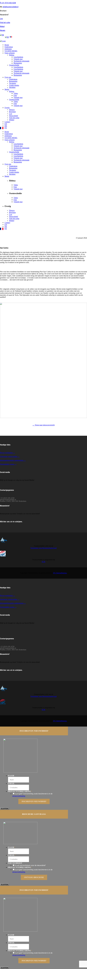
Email (11, 783)
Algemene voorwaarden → (9, 456)
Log (1, 19)
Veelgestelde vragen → (8, 464)
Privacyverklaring (20, 791)
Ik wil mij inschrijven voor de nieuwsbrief (30, 865)
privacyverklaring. (18, 796)
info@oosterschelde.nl (10, 7)
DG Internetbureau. (60, 573)
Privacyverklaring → (7, 453)
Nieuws (2, 30)
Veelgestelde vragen (7, 607)
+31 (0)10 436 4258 (8, 3)
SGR (43, 562)
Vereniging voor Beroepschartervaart (43, 548)
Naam (11, 776)
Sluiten (4, 808)
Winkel (2, 26)
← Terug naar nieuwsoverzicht (44, 425)
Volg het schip (5, 22)
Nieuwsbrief (15, 863)
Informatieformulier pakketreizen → (13, 460)
